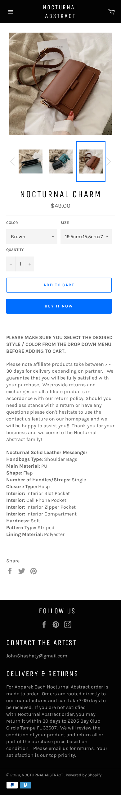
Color (12, 222)
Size (64, 222)
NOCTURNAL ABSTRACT (60, 12)
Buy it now (59, 306)
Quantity (15, 250)
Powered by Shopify (83, 775)
